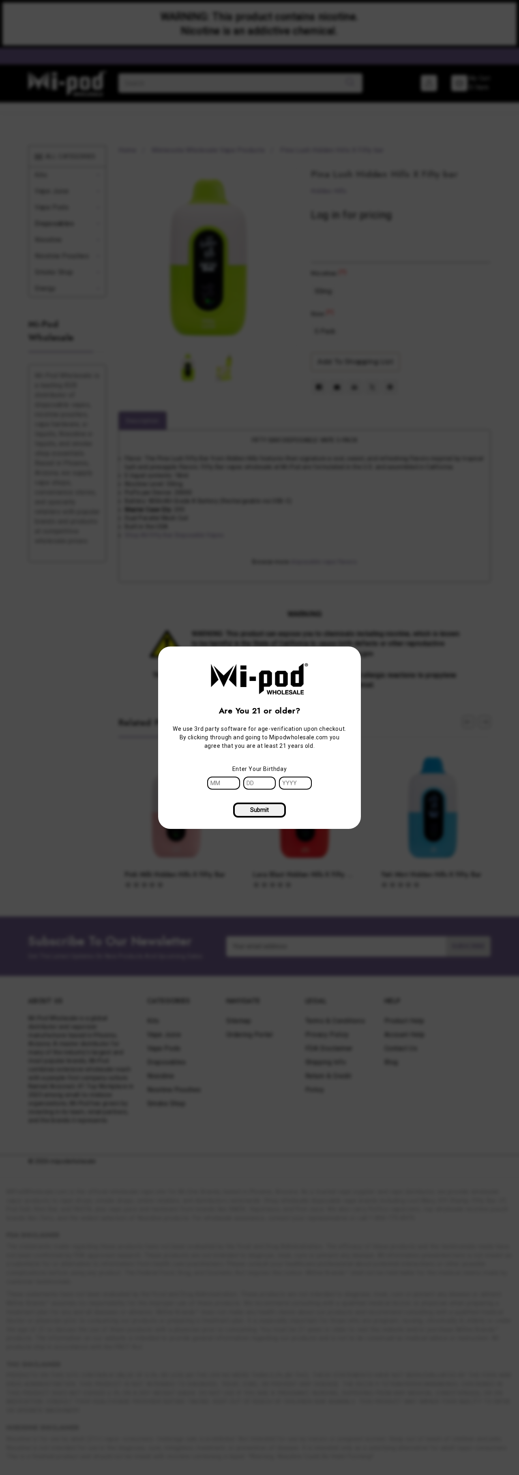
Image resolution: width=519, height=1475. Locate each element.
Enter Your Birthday (259, 769)
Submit (259, 810)
